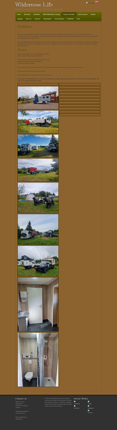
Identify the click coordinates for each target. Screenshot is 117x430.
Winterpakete (47, 19)
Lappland (20, 19)
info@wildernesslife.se (22, 411)
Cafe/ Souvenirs (82, 14)
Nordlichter (70, 19)
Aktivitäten (37, 14)
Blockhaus (27, 14)
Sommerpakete (59, 19)
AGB (78, 19)
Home (19, 14)
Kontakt (93, 14)
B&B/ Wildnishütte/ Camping (51, 14)
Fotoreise (37, 19)
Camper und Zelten (69, 14)
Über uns (28, 19)
